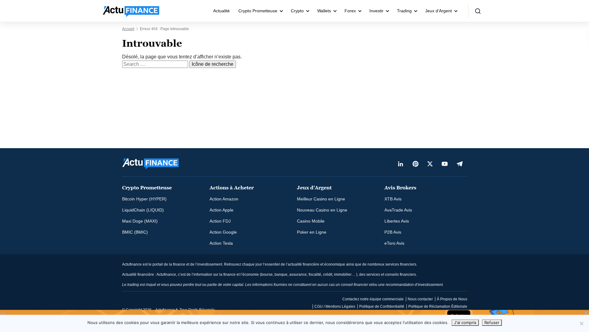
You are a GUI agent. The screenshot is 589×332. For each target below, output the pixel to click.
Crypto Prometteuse (257, 10)
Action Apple (221, 210)
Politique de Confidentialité (381, 306)
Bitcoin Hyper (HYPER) (144, 198)
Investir (376, 10)
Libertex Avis (396, 221)
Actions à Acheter (232, 187)
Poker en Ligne (311, 232)
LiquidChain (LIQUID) (143, 210)
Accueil (128, 29)
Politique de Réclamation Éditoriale (437, 306)
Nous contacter (420, 299)
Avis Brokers (400, 187)
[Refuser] (581, 323)
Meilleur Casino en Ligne (321, 198)
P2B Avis (392, 232)
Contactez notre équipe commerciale (373, 299)
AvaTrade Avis (398, 210)
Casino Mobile (311, 221)
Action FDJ (220, 221)
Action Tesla (221, 243)
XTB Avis (393, 198)
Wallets (324, 10)
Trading (404, 10)
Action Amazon (224, 198)
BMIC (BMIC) (135, 232)
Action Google (223, 232)
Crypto (297, 10)
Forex (350, 10)
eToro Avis (394, 243)
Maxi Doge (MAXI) (140, 221)
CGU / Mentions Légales (334, 306)
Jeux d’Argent (438, 10)
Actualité (221, 10)
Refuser (491, 322)
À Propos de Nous (452, 299)
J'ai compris (465, 322)
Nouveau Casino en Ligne (322, 210)
